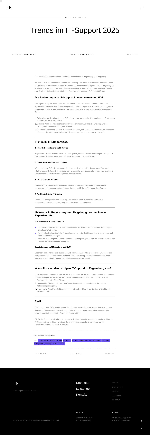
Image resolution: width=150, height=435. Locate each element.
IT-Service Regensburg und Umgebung (86, 340)
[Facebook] (20, 413)
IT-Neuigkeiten (49, 335)
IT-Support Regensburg (42, 344)
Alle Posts (76, 354)
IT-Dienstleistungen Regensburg (50, 340)
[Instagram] (17, 413)
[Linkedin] (14, 413)
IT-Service (67, 340)
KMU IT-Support (58, 344)
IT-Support (105, 340)
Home (66, 18)
